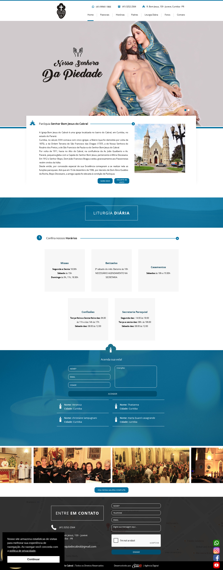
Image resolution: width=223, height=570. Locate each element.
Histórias (120, 14)
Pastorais (104, 14)
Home (91, 14)
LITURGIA (111, 213)
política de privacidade (22, 550)
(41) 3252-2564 (129, 6)
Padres (134, 14)
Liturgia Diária (151, 14)
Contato (181, 14)
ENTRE (77, 513)
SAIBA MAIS (105, 181)
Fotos (167, 14)
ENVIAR (136, 552)
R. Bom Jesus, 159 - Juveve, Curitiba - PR (165, 6)
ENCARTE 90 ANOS (122, 181)
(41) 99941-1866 (103, 6)
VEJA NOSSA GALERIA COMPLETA (111, 490)
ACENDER (112, 393)
